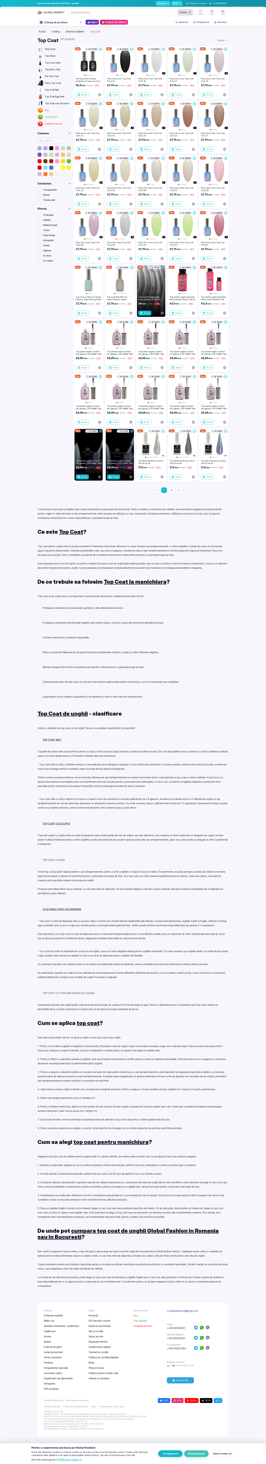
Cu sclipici (48, 260)
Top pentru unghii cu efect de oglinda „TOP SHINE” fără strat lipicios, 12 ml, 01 (120, 463)
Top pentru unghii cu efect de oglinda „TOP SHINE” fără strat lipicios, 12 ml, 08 (182, 354)
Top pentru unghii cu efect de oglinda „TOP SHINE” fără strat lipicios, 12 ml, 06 (120, 408)
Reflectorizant (50, 225)
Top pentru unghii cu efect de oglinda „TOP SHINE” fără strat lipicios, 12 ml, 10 (214, 354)
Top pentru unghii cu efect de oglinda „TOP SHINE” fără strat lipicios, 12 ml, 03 (214, 408)
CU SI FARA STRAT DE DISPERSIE (61, 909)
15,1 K (208, 1400)
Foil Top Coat (51, 76)
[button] (223, 40)
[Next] (179, 490)
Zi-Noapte (48, 215)
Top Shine (50, 56)
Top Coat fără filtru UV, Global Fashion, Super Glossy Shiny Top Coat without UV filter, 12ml (117, 301)
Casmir (46, 245)
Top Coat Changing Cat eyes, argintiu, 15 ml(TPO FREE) (149, 299)
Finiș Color (50, 49)
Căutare (183, 12)
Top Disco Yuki (52, 69)
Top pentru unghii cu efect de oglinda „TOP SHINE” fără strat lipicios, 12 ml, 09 (151, 354)
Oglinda (47, 250)
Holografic (48, 240)
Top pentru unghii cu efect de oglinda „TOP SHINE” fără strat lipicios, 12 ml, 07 (88, 408)
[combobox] (130, 12)
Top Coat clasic (53, 62)
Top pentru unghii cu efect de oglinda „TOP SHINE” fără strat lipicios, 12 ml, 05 (151, 408)
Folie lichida (49, 235)
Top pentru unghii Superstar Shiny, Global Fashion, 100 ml (213, 299)
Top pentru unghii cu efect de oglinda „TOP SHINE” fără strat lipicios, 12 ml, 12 (88, 354)
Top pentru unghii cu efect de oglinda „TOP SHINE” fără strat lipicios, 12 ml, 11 (120, 354)
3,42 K (193, 1400)
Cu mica (47, 255)
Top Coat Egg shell (54, 96)
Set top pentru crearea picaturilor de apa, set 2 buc (88, 80)
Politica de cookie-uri (70, 1459)
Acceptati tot (170, 1453)
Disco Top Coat (53, 83)
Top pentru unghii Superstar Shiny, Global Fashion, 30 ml (182, 298)
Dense (46, 195)
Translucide (49, 200)
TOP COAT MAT (51, 739)
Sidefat (46, 220)
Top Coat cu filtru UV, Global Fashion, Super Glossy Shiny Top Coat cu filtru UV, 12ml (88, 299)
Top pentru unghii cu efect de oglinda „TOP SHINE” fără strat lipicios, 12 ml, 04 (182, 408)
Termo (46, 230)
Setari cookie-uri (222, 1453)
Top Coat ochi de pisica (57, 103)
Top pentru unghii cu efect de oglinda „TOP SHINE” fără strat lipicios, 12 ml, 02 (88, 463)
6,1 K (179, 1400)
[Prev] (156, 490)
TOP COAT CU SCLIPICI (56, 823)
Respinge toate (196, 1453)
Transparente (50, 189)
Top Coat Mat (52, 89)
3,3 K (165, 1400)
